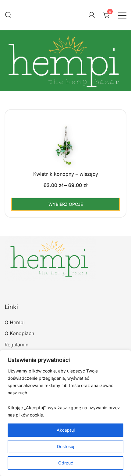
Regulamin (16, 345)
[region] (65, 413)
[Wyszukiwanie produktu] (8, 15)
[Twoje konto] (91, 15)
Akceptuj (66, 430)
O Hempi (15, 322)
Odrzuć (65, 462)
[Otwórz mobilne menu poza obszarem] (122, 15)
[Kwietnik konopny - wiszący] (65, 152)
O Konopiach (19, 333)
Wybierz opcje (65, 204)
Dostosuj (65, 446)
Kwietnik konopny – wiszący (65, 174)
